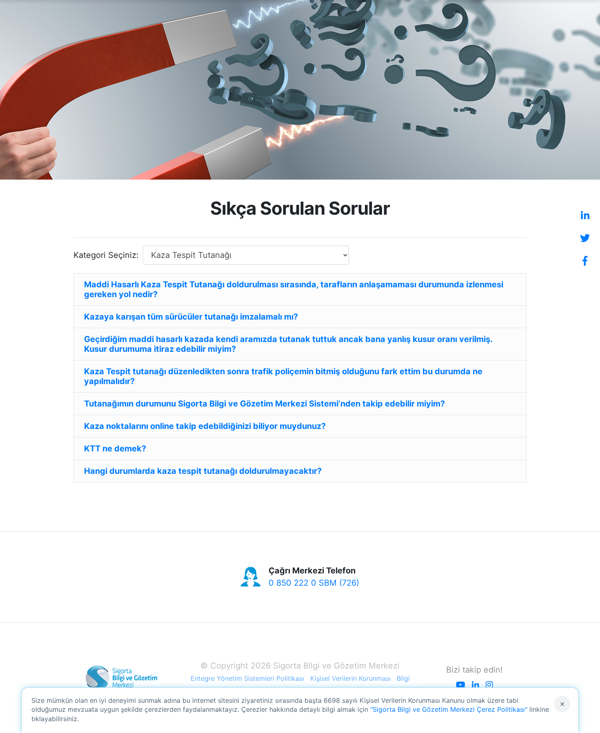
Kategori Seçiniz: (106, 255)
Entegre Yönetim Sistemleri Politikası (247, 678)
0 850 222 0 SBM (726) (314, 583)
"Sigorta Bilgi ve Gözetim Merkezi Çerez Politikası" (448, 709)
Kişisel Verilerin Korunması (350, 678)
